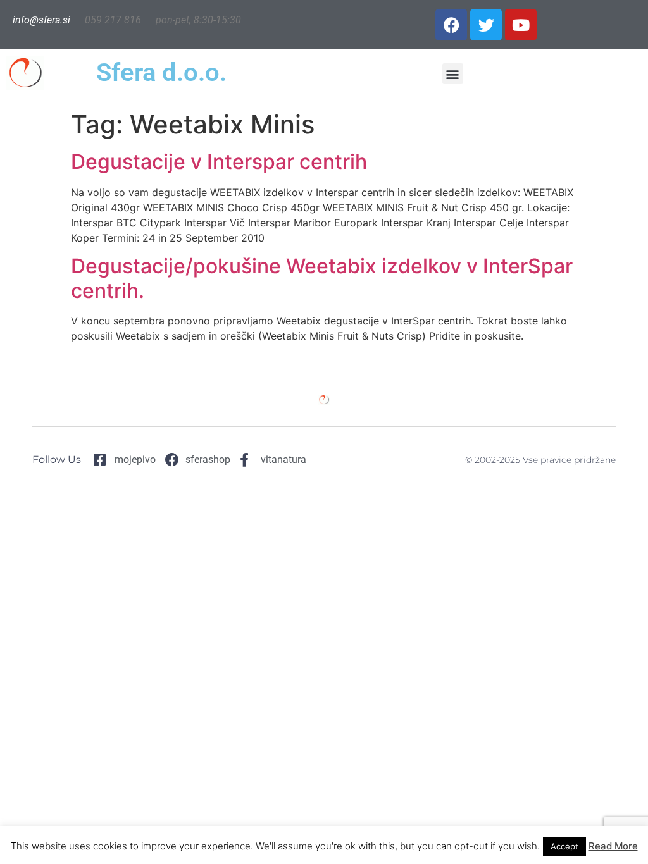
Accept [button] (564, 846)
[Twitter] (486, 24)
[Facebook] (451, 24)
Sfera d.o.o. (161, 72)
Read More (613, 846)
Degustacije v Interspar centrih (219, 161)
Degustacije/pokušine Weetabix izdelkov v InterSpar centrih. (322, 278)
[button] (452, 73)
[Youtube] (521, 24)
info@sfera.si (41, 20)
